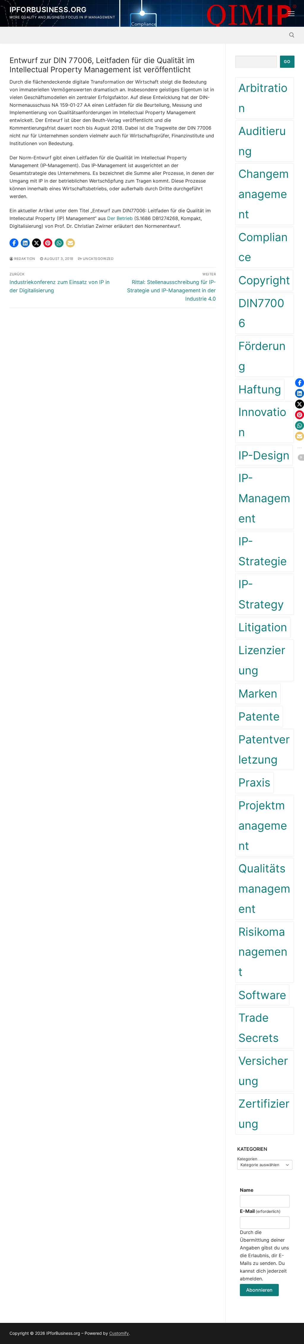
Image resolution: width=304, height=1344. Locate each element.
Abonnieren (259, 1290)
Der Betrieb (120, 218)
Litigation (262, 627)
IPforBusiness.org (48, 9)
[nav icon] (291, 13)
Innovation (262, 422)
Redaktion (24, 259)
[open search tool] (291, 35)
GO (287, 61)
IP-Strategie (262, 551)
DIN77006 (261, 313)
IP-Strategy (261, 594)
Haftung (259, 389)
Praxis (254, 782)
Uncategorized (97, 259)
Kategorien (247, 1159)
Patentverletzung (264, 749)
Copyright (264, 280)
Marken (257, 693)
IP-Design (263, 455)
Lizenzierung (261, 660)
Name (247, 1190)
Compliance (263, 247)
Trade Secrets (258, 1028)
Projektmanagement (262, 825)
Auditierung (262, 141)
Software (262, 995)
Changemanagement (263, 194)
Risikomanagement (262, 952)
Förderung (262, 356)
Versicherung (263, 1071)
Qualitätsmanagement (264, 888)
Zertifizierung (263, 1114)
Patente (259, 716)
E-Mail (260, 1211)
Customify (119, 1333)
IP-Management (264, 498)
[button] (14, 242)
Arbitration (262, 98)
